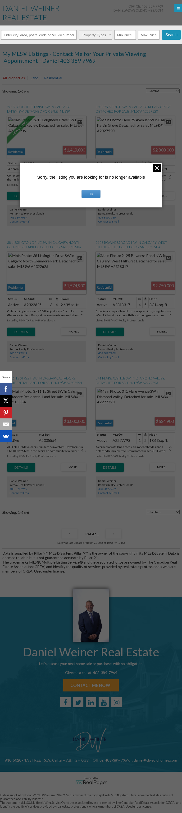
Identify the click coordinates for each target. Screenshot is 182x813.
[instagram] (116, 702)
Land (34, 78)
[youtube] (104, 702)
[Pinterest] (6, 412)
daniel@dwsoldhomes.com (138, 10)
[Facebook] (6, 389)
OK (91, 194)
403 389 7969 (18, 217)
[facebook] (65, 702)
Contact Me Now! (91, 685)
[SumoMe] (6, 436)
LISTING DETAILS (21, 332)
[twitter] (78, 702)
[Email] (6, 424)
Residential (53, 78)
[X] (6, 401)
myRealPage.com (91, 782)
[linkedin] (91, 702)
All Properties (13, 78)
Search (171, 35)
